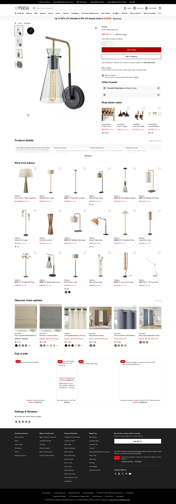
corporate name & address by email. (119, 500)
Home (20, 23)
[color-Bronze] (69, 292)
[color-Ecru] (144, 342)
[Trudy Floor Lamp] (150, 222)
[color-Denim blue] (140, 342)
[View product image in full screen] (28, 115)
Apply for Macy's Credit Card (48, 437)
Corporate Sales (93, 441)
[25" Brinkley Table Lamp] (75, 222)
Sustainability (93, 466)
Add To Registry (131, 56)
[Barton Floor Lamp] (75, 264)
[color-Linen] (47, 345)
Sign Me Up (138, 441)
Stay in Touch (68, 463)
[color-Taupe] (125, 345)
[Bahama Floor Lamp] (100, 180)
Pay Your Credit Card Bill (47, 455)
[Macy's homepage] (15, 23)
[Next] (159, 114)
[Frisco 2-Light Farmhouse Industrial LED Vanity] (123, 114)
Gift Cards (42, 444)
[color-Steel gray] (26, 345)
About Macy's (93, 437)
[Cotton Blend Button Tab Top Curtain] (75, 318)
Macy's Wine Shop (69, 455)
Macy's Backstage (69, 448)
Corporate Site (93, 444)
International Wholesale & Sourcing (99, 452)
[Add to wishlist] (96, 28)
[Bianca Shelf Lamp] (100, 264)
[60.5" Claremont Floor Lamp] (125, 222)
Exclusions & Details (127, 461)
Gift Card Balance (45, 448)
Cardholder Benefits (45, 441)
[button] (57, 72)
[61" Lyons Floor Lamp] (125, 264)
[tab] (19, 31)
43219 (109, 68)
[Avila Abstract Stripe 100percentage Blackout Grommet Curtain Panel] (100, 318)
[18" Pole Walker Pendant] (125, 180)
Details (124, 34)
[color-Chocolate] (72, 345)
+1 (81, 345)
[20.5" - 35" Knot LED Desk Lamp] (150, 264)
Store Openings (68, 470)
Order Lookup (19, 444)
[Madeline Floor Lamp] (51, 180)
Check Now (138, 461)
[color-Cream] (76, 345)
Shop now (117, 18)
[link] (108, 128)
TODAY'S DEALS (44, 2)
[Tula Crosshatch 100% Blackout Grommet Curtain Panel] (125, 318)
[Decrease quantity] (104, 44)
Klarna (16, 441)
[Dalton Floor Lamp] (26, 222)
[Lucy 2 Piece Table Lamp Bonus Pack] (26, 180)
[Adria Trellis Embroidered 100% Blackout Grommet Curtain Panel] (150, 318)
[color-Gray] (44, 345)
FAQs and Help (19, 437)
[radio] (66, 292)
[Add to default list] (112, 108)
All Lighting (27, 23)
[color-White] (29, 345)
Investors (91, 448)
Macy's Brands (68, 452)
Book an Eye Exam (69, 474)
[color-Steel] (23, 345)
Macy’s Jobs (92, 455)
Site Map (91, 463)
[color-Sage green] (19, 345)
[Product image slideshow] (62, 72)
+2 (57, 345)
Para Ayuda (18, 448)
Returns (17, 452)
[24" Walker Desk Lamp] (51, 264)
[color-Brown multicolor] (91, 345)
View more (88, 155)
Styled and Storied (94, 470)
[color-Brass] (66, 292)
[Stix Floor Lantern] (51, 222)
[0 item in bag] (159, 8)
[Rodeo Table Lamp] (100, 222)
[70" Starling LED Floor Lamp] (26, 264)
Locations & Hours (69, 441)
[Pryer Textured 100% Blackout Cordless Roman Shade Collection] (26, 318)
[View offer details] (131, 88)
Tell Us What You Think (71, 477)
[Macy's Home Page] (22, 8)
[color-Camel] (69, 345)
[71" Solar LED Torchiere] (75, 180)
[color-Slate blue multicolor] (94, 345)
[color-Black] (16, 345)
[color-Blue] (41, 345)
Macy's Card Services (46, 452)
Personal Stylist (68, 459)
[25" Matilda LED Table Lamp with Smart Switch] (150, 180)
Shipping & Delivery (20, 455)
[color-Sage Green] (51, 345)
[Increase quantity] (112, 44)
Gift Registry (67, 481)
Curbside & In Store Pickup (72, 437)
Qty (108, 41)
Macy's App (67, 444)
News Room (92, 459)
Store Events (68, 466)
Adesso (104, 27)
